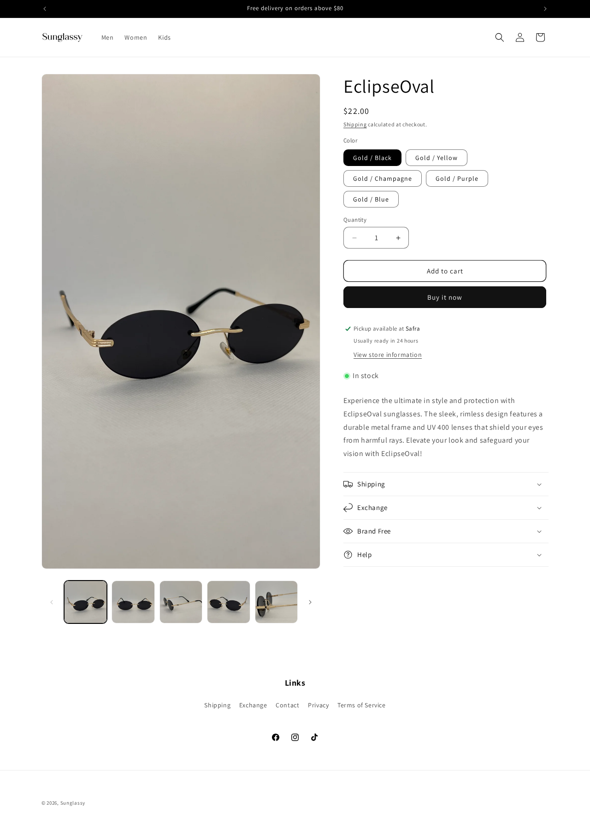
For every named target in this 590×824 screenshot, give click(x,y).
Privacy (318, 705)
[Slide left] (51, 602)
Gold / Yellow (436, 158)
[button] (500, 37)
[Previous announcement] (45, 9)
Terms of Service (361, 705)
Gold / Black (372, 158)
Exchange (253, 705)
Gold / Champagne (382, 178)
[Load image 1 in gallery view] (85, 602)
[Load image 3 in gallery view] (180, 602)
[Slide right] (310, 602)
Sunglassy (72, 803)
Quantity (354, 220)
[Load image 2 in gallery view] (133, 602)
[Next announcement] (545, 9)
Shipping (355, 124)
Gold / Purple (457, 178)
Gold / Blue (371, 199)
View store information (388, 354)
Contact (287, 705)
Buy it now (444, 297)
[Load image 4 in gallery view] (228, 602)
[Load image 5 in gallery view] (276, 602)
